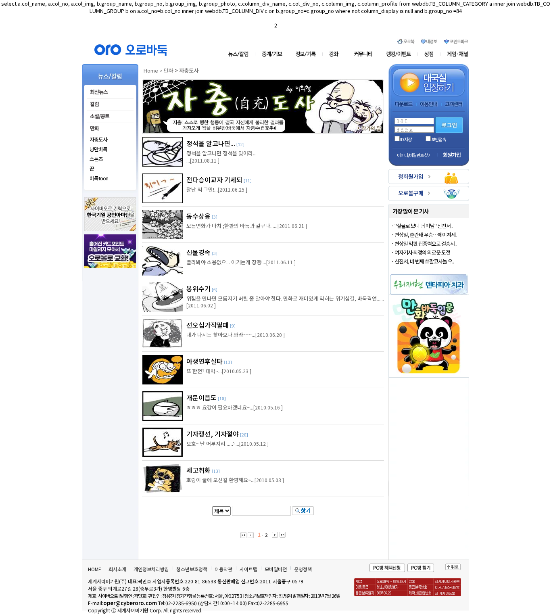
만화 (168, 70)
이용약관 (223, 569)
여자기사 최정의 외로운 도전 (422, 252)
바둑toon (99, 178)
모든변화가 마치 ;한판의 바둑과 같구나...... (232, 226)
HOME (94, 569)
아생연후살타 (204, 361)
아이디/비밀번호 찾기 (414, 155)
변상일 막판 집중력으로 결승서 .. (425, 243)
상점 (429, 54)
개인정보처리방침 (151, 569)
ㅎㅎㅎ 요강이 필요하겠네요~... (219, 407)
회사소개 (117, 569)
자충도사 (98, 139)
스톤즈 (96, 159)
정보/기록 (307, 54)
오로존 (399, 54)
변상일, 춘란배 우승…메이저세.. (425, 234)
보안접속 (438, 139)
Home (151, 70)
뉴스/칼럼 (241, 54)
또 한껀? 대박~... (204, 371)
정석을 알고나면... (210, 143)
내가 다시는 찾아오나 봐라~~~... (220, 334)
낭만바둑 (98, 149)
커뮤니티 (364, 54)
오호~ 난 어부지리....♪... (212, 443)
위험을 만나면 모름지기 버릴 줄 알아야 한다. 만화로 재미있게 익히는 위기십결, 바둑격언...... (285, 298)
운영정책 (303, 569)
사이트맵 (248, 569)
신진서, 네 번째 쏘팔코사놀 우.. (424, 261)
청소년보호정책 (191, 569)
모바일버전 (276, 569)
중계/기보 (272, 54)
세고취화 (198, 470)
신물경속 (198, 252)
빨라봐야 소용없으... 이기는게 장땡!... (226, 262)
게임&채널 (454, 54)
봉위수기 (198, 288)
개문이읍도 (201, 397)
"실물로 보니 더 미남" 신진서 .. (423, 226)
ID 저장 (405, 139)
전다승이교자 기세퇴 (214, 179)
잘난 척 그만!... (202, 189)
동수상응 (198, 216)
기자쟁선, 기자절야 (212, 434)
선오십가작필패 (207, 325)
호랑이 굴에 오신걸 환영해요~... (220, 480)
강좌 (336, 54)
